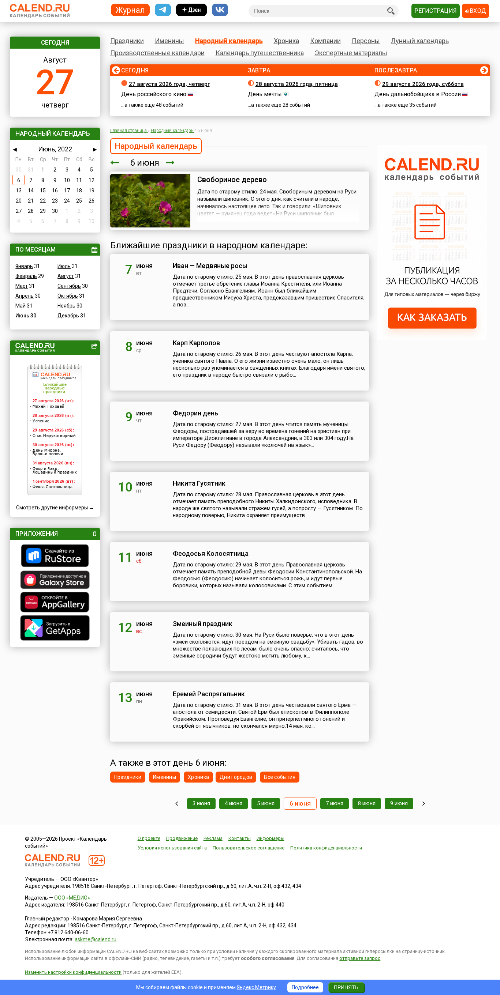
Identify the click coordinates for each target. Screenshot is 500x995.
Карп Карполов (196, 343)
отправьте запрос (359, 958)
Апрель (24, 296)
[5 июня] (114, 163)
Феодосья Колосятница (211, 553)
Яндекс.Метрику (256, 987)
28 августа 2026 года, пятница (296, 84)
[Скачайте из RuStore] (55, 556)
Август (65, 276)
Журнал (130, 9)
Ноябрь (66, 306)
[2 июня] (176, 803)
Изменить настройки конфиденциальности (73, 972)
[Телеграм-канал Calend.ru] (163, 10)
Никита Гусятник (199, 483)
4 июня (233, 803)
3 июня (201, 803)
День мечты (265, 94)
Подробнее (305, 987)
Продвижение (182, 838)
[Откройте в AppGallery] (55, 603)
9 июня (399, 803)
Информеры (270, 838)
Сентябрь (69, 286)
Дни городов (236, 777)
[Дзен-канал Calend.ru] (191, 10)
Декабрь (68, 316)
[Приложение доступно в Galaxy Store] (55, 580)
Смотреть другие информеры (52, 507)
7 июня (334, 803)
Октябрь (67, 296)
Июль (64, 266)
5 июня (266, 803)
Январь (24, 266)
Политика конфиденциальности (326, 848)
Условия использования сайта (172, 848)
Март (21, 286)
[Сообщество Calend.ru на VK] (220, 10)
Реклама (213, 838)
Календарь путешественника (260, 53)
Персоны (366, 41)
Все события (279, 777)
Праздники (127, 41)
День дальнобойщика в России (417, 94)
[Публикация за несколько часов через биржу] (432, 338)
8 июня (367, 803)
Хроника (286, 41)
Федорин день (195, 413)
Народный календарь (229, 41)
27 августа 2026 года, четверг (169, 84)
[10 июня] (423, 803)
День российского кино (153, 94)
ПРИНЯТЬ (346, 987)
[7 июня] (170, 163)
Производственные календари (157, 53)
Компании (325, 41)
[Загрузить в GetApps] (55, 628)
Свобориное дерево (232, 179)
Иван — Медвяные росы (210, 266)
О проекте (149, 838)
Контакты (239, 838)
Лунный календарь (420, 41)
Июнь (22, 316)
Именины (169, 41)
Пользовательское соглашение (248, 848)
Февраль (26, 276)
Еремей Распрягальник (209, 694)
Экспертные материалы (351, 53)
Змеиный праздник (202, 623)
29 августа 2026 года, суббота (423, 84)
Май (20, 306)
